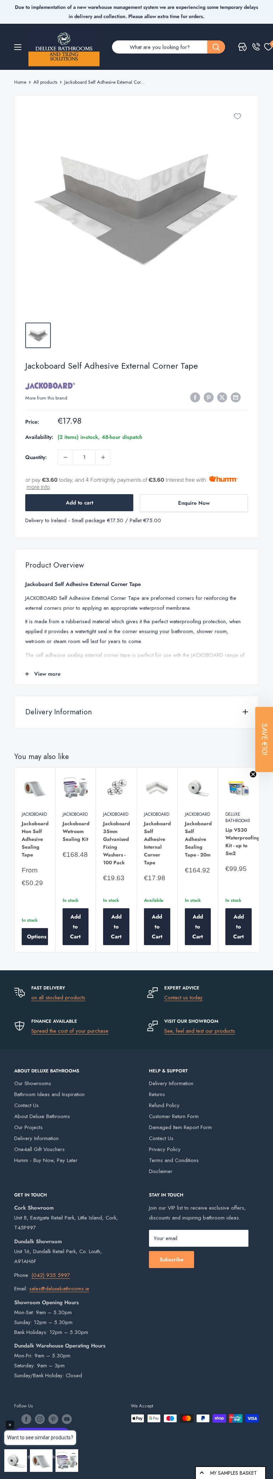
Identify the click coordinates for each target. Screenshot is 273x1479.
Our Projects (28, 1127)
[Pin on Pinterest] (209, 397)
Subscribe (171, 1259)
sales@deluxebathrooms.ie (59, 1289)
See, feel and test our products (199, 1031)
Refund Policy (164, 1105)
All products (45, 82)
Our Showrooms (32, 1083)
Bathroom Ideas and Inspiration (49, 1094)
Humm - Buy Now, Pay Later (45, 1160)
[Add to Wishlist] (237, 116)
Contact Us (26, 1105)
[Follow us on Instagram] (40, 1419)
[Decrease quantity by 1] (65, 457)
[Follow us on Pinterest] (53, 1419)
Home (20, 82)
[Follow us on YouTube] (67, 1419)
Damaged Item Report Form (180, 1127)
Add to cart (79, 503)
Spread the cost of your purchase (69, 1031)
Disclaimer (160, 1171)
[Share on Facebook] (195, 397)
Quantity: (36, 457)
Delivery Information (36, 1138)
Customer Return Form (174, 1116)
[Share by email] (236, 397)
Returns (157, 1094)
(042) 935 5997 (50, 1275)
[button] (264, 739)
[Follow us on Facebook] (26, 1419)
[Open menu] (17, 47)
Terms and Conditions (174, 1160)
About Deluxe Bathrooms (42, 1116)
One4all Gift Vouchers (39, 1149)
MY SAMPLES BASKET (233, 1473)
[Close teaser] (253, 774)
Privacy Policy (165, 1149)
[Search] (216, 47)
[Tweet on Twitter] (222, 397)
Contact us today (183, 997)
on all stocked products (58, 997)
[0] (268, 47)
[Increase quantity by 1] (103, 457)
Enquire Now (194, 503)
